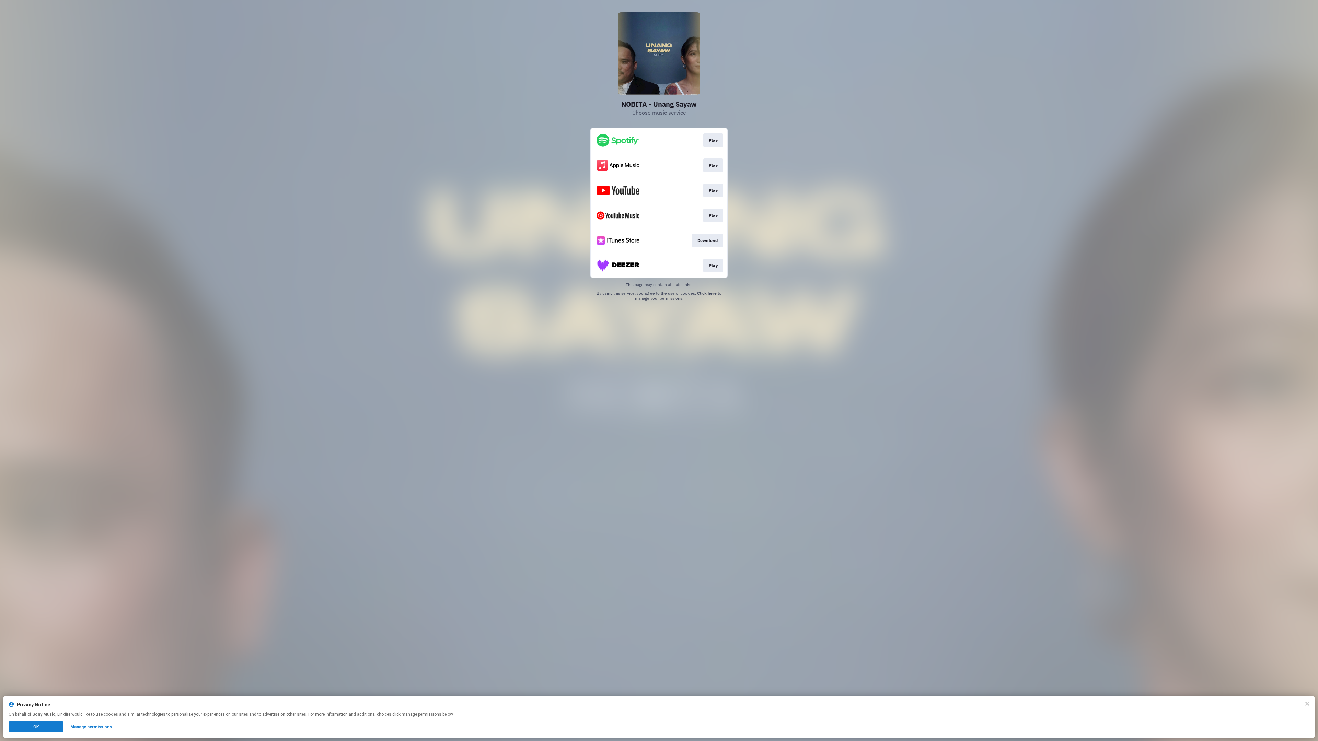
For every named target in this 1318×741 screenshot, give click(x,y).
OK (36, 727)
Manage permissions (91, 727)
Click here (707, 293)
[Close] (1307, 703)
